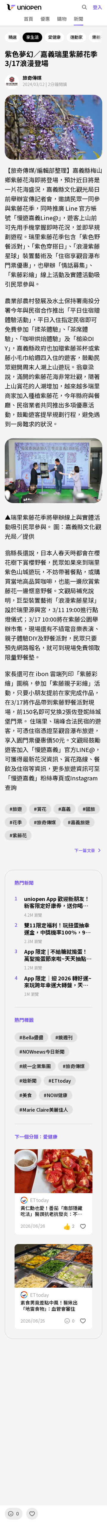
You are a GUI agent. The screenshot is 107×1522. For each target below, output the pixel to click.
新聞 (78, 18)
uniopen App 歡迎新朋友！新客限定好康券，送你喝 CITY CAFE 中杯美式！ (57, 902)
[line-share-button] (72, 1157)
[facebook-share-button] (60, 1157)
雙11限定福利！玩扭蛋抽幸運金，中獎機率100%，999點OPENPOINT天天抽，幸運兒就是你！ (58, 929)
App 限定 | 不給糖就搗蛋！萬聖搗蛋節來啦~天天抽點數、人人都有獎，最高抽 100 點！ (56, 955)
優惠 (45, 18)
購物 (62, 19)
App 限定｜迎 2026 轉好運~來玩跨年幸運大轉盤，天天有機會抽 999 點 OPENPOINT (58, 982)
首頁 (28, 18)
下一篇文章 (84, 850)
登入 (97, 7)
